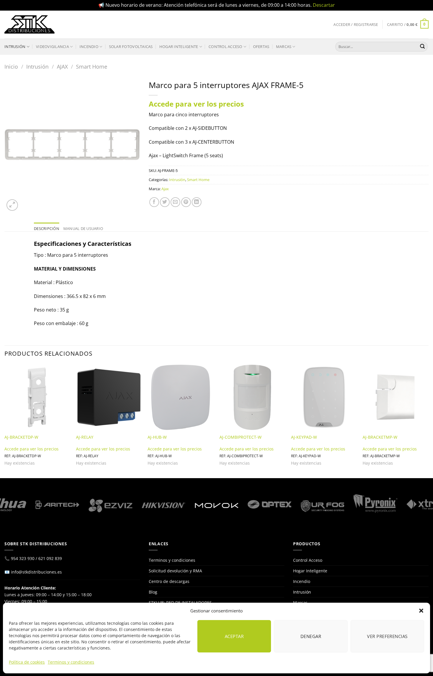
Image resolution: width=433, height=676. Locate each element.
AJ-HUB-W (157, 437)
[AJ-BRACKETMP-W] (396, 397)
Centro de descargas (169, 581)
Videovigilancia (52, 46)
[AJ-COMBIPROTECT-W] (252, 397)
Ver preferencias (387, 636)
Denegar (310, 636)
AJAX (62, 66)
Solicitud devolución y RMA (175, 571)
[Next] (428, 421)
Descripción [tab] (46, 228)
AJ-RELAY (84, 437)
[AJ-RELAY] (109, 397)
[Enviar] (422, 47)
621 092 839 (50, 558)
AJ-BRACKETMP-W (380, 437)
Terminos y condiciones (71, 662)
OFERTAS (261, 46)
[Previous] (4, 421)
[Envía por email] (175, 202)
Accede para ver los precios (196, 104)
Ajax (165, 188)
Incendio (89, 46)
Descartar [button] (324, 5)
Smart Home (91, 66)
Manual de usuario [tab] (83, 228)
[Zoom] (12, 205)
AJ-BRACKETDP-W (21, 437)
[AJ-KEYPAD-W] (324, 397)
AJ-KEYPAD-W (304, 437)
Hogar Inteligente (178, 46)
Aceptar (234, 636)
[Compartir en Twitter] (165, 202)
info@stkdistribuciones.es (36, 572)
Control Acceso (225, 46)
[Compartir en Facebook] (154, 202)
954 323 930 (22, 558)
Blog (153, 592)
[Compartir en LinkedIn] (196, 202)
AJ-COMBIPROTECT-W (240, 437)
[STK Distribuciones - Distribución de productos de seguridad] (29, 24)
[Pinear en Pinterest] (186, 202)
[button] (421, 611)
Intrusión (14, 46)
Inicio (11, 66)
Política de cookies (27, 662)
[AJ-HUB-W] (181, 397)
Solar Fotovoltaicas (131, 46)
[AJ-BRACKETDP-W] (37, 397)
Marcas (284, 46)
